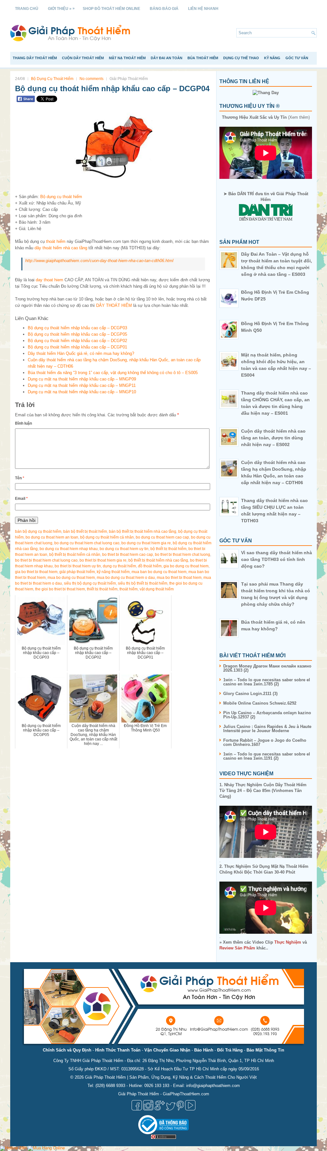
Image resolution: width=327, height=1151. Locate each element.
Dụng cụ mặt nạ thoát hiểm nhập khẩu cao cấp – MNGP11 (82, 385)
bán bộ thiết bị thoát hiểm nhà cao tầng (142, 531)
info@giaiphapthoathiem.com (213, 1085)
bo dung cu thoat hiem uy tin (124, 549)
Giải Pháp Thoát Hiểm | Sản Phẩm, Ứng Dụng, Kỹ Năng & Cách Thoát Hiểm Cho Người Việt (171, 1077)
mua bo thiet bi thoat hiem (179, 577)
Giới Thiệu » (61, 8)
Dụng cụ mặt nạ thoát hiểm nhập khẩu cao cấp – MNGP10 (82, 391)
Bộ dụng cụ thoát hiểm (61, 196)
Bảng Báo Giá (164, 8)
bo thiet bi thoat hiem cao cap (127, 554)
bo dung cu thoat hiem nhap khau (69, 549)
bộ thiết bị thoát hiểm (168, 549)
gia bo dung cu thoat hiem (186, 566)
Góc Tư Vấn (296, 58)
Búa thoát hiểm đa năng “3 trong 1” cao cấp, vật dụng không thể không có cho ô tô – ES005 (113, 372)
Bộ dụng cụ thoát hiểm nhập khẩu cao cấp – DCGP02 (77, 340)
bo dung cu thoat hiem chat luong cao (86, 543)
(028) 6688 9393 (110, 1085)
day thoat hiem (49, 279)
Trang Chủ (26, 8)
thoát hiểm (55, 241)
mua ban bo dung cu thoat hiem (159, 572)
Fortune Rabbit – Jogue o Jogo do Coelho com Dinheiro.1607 (264, 742)
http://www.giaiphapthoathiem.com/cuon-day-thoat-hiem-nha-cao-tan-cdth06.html (99, 260)
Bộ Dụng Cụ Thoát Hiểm (52, 78)
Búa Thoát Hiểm (202, 58)
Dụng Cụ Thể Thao (241, 58)
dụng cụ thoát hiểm (119, 566)
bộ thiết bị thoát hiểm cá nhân (74, 554)
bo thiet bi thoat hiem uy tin (78, 566)
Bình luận (23, 423)
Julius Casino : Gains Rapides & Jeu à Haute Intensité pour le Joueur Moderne (267, 728)
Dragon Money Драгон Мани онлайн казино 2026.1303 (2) (267, 668)
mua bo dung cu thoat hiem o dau (126, 577)
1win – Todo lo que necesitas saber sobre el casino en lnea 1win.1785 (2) (266, 681)
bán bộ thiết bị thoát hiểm (85, 531)
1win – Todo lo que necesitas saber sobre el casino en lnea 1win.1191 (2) (266, 756)
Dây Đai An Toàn (166, 58)
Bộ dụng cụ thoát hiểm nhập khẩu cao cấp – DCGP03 (77, 327)
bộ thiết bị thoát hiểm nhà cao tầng (158, 560)
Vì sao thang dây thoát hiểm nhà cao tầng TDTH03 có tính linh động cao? (276, 559)
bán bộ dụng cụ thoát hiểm (38, 531)
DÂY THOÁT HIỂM (114, 305)
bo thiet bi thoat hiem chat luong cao (46, 560)
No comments (91, 78)
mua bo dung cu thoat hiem (71, 577)
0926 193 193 (156, 1085)
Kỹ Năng (272, 58)
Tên (19, 478)
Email (21, 498)
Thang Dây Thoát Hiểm (35, 58)
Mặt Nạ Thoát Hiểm (127, 58)
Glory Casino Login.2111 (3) (250, 693)
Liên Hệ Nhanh (203, 8)
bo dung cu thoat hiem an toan (52, 537)
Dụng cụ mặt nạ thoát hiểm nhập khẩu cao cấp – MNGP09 (82, 379)
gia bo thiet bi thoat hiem (36, 572)
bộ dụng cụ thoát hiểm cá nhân (107, 537)
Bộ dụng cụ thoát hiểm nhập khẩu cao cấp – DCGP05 (77, 334)
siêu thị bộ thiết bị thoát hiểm (142, 583)
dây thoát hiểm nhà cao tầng (60, 247)
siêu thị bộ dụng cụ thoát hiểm (90, 583)
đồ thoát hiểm (150, 566)
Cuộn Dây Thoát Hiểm (83, 58)
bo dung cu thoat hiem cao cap (162, 537)
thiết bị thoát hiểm (102, 589)
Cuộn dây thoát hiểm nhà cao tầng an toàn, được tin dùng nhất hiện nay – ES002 (273, 437)
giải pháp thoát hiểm (77, 572)
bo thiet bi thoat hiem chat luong (182, 554)
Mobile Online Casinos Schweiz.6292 (259, 703)
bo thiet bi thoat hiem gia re (103, 560)
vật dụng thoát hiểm (157, 589)
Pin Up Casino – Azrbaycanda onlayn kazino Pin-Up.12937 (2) (267, 714)
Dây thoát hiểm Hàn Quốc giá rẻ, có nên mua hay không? (81, 353)
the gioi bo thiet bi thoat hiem (60, 589)
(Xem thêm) (266, 117)
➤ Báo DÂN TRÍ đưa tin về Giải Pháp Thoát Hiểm (266, 196)
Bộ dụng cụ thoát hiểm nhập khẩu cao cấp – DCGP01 (77, 347)
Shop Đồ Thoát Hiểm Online (111, 8)
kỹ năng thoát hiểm (113, 572)
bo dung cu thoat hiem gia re (146, 543)
